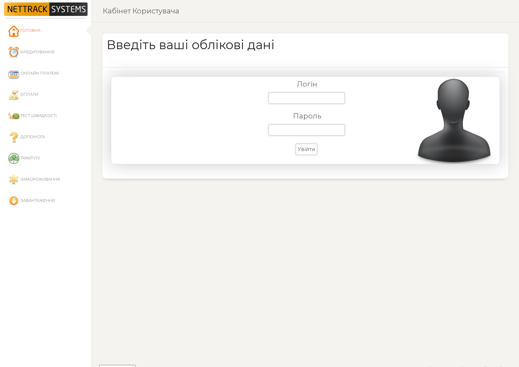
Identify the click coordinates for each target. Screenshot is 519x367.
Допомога (32, 136)
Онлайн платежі (39, 73)
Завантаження (37, 200)
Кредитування (36, 51)
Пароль (307, 116)
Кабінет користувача (141, 11)
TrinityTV (29, 158)
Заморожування (39, 179)
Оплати (28, 94)
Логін (307, 84)
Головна (30, 30)
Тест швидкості (37, 115)
